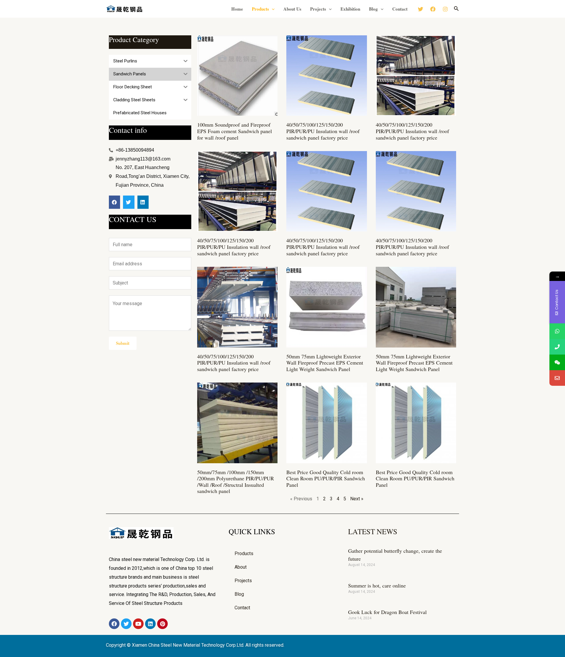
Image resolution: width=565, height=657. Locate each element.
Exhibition (350, 9)
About (241, 567)
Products (260, 9)
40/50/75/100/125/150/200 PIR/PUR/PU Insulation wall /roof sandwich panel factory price (323, 131)
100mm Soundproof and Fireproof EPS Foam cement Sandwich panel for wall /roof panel (234, 131)
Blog (373, 9)
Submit (122, 343)
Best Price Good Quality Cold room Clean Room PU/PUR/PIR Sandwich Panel (325, 478)
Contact (400, 9)
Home (237, 9)
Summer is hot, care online (377, 585)
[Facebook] (433, 9)
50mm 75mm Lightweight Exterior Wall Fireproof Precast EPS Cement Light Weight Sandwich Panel (324, 363)
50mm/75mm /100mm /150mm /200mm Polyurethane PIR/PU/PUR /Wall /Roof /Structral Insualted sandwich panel (235, 482)
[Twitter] (420, 9)
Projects (318, 9)
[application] (272, 9)
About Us (292, 9)
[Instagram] (445, 9)
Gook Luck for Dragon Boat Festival (387, 611)
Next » (356, 499)
